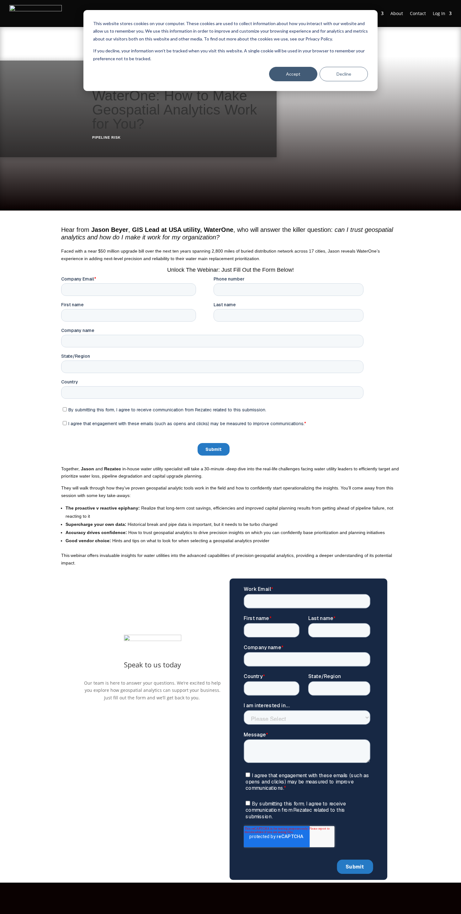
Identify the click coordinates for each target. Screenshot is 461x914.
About (396, 13)
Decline (343, 74)
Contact (418, 13)
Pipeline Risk (106, 137)
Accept (293, 74)
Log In (439, 13)
